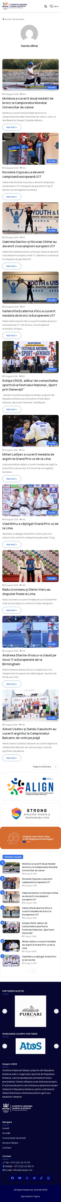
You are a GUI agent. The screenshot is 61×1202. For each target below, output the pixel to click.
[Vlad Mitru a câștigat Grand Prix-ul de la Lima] (11, 961)
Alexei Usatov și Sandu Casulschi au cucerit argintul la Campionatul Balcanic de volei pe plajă (29, 733)
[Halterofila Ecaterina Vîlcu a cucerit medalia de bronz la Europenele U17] (11, 912)
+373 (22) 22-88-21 (23, 1166)
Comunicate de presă (13, 1137)
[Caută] (45, 7)
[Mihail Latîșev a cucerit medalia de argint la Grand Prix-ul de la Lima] (11, 946)
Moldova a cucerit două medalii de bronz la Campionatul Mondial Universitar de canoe (27, 102)
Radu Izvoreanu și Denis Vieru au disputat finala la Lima (26, 591)
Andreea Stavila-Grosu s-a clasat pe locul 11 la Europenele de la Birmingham (29, 659)
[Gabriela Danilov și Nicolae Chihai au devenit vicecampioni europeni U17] (11, 897)
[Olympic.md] (14, 6)
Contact (6, 1147)
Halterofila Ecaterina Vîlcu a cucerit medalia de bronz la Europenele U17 (28, 313)
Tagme (36, 1196)
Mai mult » (11, 127)
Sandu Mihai (29, 46)
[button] (4, 1011)
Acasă (7, 19)
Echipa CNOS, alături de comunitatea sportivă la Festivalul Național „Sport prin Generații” (30, 384)
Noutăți (6, 1133)
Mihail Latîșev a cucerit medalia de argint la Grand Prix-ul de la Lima (28, 456)
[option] (30, 1011)
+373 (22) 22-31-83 (20, 1162)
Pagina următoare (42, 766)
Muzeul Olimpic (10, 1142)
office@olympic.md (22, 1169)
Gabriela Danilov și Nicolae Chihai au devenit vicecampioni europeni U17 (29, 244)
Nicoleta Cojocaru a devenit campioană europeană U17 (23, 174)
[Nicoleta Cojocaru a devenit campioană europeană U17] (11, 883)
